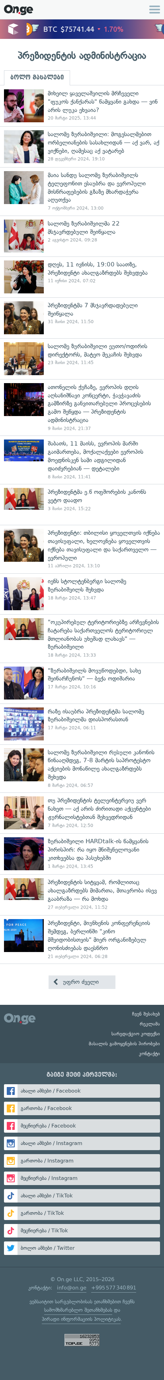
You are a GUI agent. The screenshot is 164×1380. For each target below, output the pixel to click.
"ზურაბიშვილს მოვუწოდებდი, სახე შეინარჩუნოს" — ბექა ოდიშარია (82, 683)
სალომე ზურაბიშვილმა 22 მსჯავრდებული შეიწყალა (82, 236)
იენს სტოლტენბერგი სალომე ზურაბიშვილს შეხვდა (82, 593)
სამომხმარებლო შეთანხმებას (78, 1310)
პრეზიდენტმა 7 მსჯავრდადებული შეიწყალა (82, 317)
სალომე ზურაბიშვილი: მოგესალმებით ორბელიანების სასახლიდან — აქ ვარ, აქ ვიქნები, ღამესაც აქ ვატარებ (82, 146)
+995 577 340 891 (113, 1288)
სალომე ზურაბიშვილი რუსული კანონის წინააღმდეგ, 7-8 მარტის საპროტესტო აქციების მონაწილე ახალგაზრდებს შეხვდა (82, 768)
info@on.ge (71, 1288)
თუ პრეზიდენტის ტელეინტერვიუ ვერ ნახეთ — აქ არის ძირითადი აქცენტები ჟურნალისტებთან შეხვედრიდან (82, 812)
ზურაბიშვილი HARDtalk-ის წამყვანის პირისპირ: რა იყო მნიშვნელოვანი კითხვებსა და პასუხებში (82, 853)
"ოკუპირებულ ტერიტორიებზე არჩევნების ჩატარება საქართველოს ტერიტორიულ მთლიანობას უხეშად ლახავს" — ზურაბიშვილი (82, 638)
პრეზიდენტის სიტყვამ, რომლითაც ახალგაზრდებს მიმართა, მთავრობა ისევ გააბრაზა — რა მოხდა (82, 894)
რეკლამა (150, 1024)
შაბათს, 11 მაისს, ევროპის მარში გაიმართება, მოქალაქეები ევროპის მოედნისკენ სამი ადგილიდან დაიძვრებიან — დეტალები (82, 460)
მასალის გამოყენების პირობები (124, 1044)
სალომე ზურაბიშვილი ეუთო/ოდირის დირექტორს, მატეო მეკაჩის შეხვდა (82, 358)
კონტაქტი (149, 1053)
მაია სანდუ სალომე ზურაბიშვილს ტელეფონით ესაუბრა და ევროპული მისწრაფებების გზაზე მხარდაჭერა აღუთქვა (82, 191)
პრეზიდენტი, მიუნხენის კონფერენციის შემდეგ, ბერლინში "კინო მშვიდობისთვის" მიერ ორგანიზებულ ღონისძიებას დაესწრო (82, 939)
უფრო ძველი (80, 981)
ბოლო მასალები (37, 77)
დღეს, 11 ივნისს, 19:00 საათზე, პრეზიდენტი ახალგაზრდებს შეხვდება (82, 276)
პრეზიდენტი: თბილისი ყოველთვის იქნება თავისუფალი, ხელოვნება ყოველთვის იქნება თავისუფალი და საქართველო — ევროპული (82, 549)
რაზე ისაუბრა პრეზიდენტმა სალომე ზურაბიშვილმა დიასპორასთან (82, 723)
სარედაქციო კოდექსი (135, 1034)
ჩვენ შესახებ (146, 1014)
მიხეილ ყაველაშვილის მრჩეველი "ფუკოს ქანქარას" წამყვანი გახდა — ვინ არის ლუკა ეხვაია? (82, 105)
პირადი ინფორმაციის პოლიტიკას (81, 1319)
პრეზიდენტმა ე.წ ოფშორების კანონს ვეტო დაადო (82, 504)
